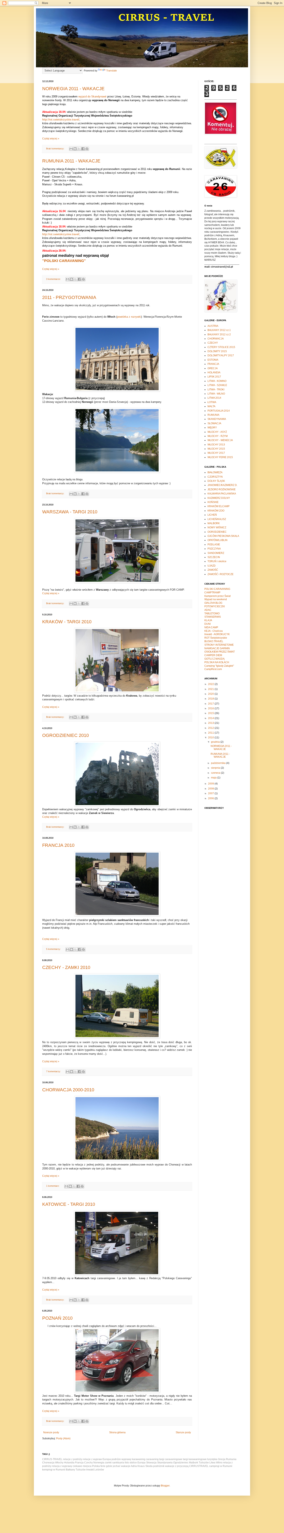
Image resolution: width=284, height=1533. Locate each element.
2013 (211, 723)
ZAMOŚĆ (212, 569)
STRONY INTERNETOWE (219, 644)
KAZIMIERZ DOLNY (218, 498)
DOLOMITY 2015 (217, 351)
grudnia (215, 741)
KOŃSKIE (213, 502)
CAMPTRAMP (212, 592)
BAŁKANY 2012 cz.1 (219, 330)
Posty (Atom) (63, 1438)
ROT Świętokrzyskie (215, 637)
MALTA (211, 406)
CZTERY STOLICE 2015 (221, 347)
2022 (211, 684)
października (218, 763)
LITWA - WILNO (216, 393)
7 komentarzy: (53, 1071)
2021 (211, 689)
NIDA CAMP (211, 627)
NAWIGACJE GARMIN (217, 648)
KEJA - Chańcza (213, 630)
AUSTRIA (212, 326)
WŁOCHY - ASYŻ (217, 431)
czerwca (216, 772)
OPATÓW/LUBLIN (217, 540)
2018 (211, 698)
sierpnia (216, 767)
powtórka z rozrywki (129, 316)
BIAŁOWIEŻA (214, 472)
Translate (111, 70)
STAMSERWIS (212, 616)
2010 (211, 737)
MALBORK (213, 523)
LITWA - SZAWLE (217, 385)
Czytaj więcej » (50, 138)
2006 (211, 798)
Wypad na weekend (215, 599)
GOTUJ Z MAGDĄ (214, 658)
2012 (211, 728)
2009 (211, 783)
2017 (211, 703)
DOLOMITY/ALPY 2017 (220, 355)
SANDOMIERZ (215, 553)
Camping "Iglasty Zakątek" (219, 665)
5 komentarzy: (53, 949)
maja (214, 777)
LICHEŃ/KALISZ (216, 519)
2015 (211, 713)
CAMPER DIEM (213, 655)
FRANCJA (213, 364)
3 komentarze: (53, 279)
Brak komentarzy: (55, 148)
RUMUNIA (213, 414)
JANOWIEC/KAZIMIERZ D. (222, 485)
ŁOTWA (211, 402)
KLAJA (208, 620)
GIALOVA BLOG (213, 602)
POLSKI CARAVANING (217, 589)
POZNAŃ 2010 (57, 1318)
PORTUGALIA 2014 (218, 410)
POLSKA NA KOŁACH (216, 662)
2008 (211, 788)
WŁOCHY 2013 (216, 444)
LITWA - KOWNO (216, 381)
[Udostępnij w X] (79, 149)
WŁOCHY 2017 (216, 452)
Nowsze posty (51, 1432)
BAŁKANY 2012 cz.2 (219, 334)
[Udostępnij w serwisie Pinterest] (87, 149)
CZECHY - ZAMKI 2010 (66, 967)
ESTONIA (212, 359)
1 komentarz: (53, 1186)
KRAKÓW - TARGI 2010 (66, 621)
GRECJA (212, 368)
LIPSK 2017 (214, 376)
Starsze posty (183, 1432)
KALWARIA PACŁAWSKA (221, 493)
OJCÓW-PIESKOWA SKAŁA (223, 536)
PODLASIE (213, 544)
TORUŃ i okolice (216, 561)
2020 (211, 693)
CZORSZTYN (215, 476)
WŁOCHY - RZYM (217, 436)
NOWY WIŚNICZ (216, 527)
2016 (211, 708)
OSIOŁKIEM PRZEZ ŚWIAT (219, 651)
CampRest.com (213, 669)
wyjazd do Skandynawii (92, 96)
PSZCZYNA (214, 548)
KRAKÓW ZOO (215, 510)
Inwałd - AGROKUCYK (217, 634)
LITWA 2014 (214, 397)
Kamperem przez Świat (217, 596)
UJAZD (211, 565)
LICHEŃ (212, 514)
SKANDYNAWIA (216, 419)
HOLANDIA (213, 372)
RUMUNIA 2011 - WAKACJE (71, 161)
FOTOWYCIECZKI (214, 606)
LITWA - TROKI (215, 389)
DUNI (207, 623)
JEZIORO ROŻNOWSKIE (221, 489)
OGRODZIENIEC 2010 (65, 735)
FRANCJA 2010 (58, 845)
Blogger (165, 1485)
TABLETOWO (212, 613)
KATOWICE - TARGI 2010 (68, 1204)
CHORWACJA (215, 338)
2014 (211, 718)
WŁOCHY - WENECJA (220, 440)
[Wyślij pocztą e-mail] (71, 149)
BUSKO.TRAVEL (213, 641)
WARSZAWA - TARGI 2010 (69, 511)
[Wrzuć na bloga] (75, 149)
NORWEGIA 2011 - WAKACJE (73, 88)
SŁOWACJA (214, 423)
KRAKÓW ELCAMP (218, 506)
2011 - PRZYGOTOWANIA (69, 297)
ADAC (207, 610)
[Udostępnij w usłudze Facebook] (83, 149)
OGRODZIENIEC (217, 531)
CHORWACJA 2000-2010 (68, 1089)
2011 (211, 732)
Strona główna (117, 1432)
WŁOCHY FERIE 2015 (220, 457)
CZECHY (212, 342)
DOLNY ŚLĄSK (216, 480)
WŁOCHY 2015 (216, 448)
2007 (211, 793)
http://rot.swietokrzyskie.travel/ (60, 119)
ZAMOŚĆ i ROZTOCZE (220, 574)
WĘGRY (212, 427)
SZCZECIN (213, 557)
